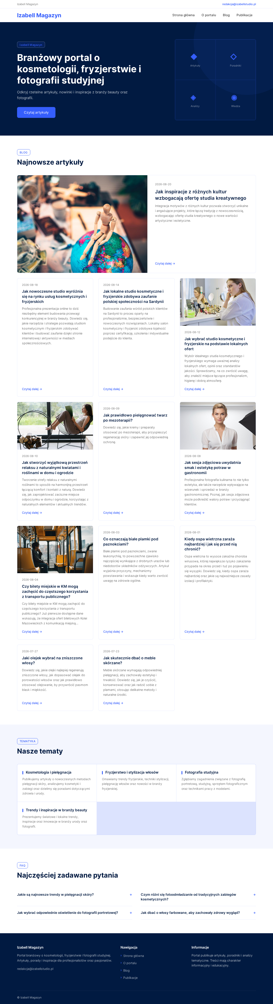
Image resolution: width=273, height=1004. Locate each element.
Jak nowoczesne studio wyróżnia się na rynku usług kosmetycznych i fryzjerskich (54, 296)
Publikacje (245, 15)
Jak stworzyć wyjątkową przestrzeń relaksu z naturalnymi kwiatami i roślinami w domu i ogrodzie (55, 467)
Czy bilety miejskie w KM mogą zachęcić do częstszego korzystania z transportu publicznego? (55, 591)
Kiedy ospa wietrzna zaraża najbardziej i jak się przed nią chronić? (210, 544)
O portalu (209, 15)
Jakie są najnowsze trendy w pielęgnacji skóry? (55, 895)
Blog (226, 15)
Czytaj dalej (163, 263)
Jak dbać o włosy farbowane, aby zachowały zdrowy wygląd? (190, 913)
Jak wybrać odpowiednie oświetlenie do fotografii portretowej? (67, 913)
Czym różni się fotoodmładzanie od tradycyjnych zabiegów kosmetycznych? (188, 897)
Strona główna (183, 15)
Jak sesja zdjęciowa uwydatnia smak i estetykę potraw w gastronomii (212, 467)
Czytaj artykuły (36, 112)
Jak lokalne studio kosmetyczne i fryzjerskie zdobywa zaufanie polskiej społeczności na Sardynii (133, 296)
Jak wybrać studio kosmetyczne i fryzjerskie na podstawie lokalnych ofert (216, 344)
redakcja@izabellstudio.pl (239, 4)
